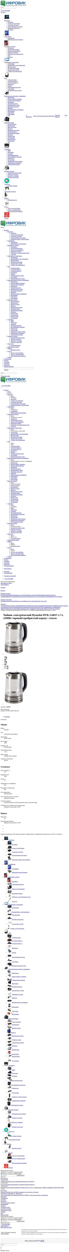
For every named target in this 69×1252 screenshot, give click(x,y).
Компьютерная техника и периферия (18, 280)
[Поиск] (1, 9)
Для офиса (10, 319)
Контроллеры (15, 316)
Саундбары (14, 277)
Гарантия (6, 363)
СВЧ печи (43, 607)
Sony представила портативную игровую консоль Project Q (18, 1184)
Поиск (6, 370)
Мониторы (14, 286)
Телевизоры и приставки (14, 256)
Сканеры (13, 324)
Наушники (14, 272)
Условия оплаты (5, 1207)
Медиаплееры (15, 260)
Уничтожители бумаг (17, 334)
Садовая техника (15, 345)
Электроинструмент (13, 347)
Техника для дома (16, 339)
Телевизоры (14, 257)
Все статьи (4, 1190)
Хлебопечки (36, 607)
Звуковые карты (15, 309)
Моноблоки (14, 281)
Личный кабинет (9, 366)
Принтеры (14, 322)
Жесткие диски (15, 304)
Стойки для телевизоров (18, 265)
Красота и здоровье (16, 340)
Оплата (6, 360)
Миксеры (31, 605)
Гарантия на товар (6, 1210)
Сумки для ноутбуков (17, 234)
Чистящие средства (16, 290)
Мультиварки (24, 607)
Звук (9, 266)
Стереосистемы (15, 268)
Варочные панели (12, 608)
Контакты (7, 365)
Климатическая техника (18, 337)
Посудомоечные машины (52, 608)
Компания (3, 1196)
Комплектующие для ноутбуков (20, 239)
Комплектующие (12, 300)
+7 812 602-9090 (5, 10)
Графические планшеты (17, 333)
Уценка (9, 357)
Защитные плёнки (16, 251)
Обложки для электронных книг (20, 253)
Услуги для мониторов (17, 354)
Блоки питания (15, 301)
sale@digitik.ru (5, 584)
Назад (9, 391)
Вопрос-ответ (4, 1215)
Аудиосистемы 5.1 (16, 271)
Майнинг (13, 292)
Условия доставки (6, 1209)
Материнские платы (16, 307)
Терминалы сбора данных (18, 331)
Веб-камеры (14, 295)
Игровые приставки (16, 262)
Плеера (13, 274)
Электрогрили (38, 605)
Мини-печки (58, 605)
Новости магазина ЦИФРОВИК (11, 1173)
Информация (4, 1204)
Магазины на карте (6, 583)
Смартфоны (11, 241)
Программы (14, 298)
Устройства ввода (16, 287)
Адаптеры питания (16, 236)
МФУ (12, 321)
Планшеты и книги (13, 245)
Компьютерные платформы (19, 294)
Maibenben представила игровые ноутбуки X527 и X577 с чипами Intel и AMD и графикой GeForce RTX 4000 (32, 1187)
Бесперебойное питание (18, 327)
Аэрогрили (4, 605)
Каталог (6, 230)
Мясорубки (20, 608)
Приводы (13, 312)
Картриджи (14, 328)
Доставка (6, 362)
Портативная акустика (17, 275)
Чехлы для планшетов (17, 250)
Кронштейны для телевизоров (19, 259)
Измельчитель (25, 605)
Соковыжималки (40, 608)
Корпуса (13, 306)
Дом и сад (10, 344)
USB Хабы (14, 297)
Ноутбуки (10, 231)
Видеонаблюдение (16, 325)
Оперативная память (17, 310)
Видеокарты (14, 303)
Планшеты (14, 247)
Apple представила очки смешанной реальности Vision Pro (17, 1181)
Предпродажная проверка (18, 356)
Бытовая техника (12, 336)
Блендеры (30, 607)
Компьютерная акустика (18, 278)
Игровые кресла (15, 350)
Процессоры (14, 313)
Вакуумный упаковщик (14, 605)
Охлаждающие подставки (18, 237)
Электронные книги (16, 248)
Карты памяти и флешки (18, 283)
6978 (42, 1241)
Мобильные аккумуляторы (18, 244)
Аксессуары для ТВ (16, 263)
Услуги (9, 351)
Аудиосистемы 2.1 (16, 269)
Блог (2, 1213)
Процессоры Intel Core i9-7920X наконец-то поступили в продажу (20, 1192)
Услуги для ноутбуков (17, 353)
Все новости (4, 1178)
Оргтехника (14, 330)
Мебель (9, 348)
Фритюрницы (46, 605)
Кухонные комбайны (30, 608)
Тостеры (52, 605)
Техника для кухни (16, 342)
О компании (7, 359)
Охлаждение (14, 315)
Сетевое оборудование (17, 284)
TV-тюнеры (14, 318)
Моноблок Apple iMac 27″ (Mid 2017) (11, 1193)
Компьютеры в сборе (17, 289)
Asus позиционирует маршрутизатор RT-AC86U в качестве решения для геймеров (24, 1195)
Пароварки (17, 607)
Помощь (3, 1205)
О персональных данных (8, 1202)
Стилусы (13, 254)
